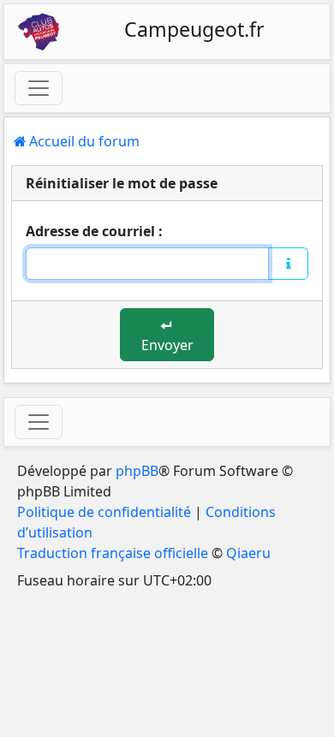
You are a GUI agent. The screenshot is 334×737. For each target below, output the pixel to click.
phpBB (137, 470)
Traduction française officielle (112, 553)
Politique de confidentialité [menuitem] (104, 511)
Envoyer (167, 345)
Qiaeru (248, 553)
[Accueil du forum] (38, 31)
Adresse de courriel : (94, 231)
